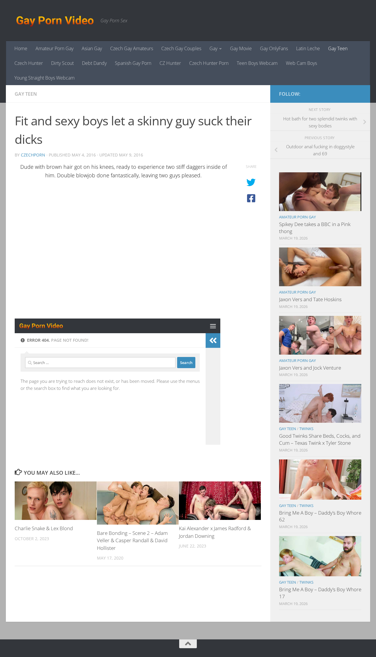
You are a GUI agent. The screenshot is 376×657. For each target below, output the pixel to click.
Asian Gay (92, 48)
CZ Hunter (170, 63)
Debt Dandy (94, 63)
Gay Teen (338, 48)
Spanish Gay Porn (133, 63)
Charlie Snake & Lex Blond (44, 528)
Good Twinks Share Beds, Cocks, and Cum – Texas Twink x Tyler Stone (319, 439)
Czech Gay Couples (181, 48)
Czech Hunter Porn (209, 63)
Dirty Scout (62, 63)
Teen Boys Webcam (257, 63)
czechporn (33, 155)
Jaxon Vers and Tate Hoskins (310, 299)
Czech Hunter (28, 63)
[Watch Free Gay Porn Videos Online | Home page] (55, 20)
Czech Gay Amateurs (131, 48)
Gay (213, 48)
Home (20, 48)
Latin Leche (308, 48)
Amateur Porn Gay (54, 48)
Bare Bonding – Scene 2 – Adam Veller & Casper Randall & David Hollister (132, 540)
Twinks (306, 428)
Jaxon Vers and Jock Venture (310, 367)
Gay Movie (241, 48)
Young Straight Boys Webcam (44, 78)
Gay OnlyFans (274, 48)
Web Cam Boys (301, 63)
